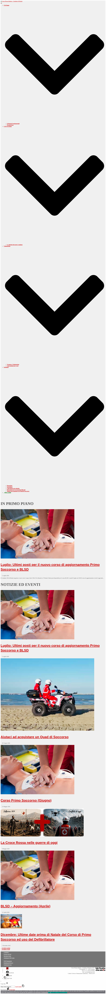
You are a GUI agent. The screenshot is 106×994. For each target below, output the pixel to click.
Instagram (5, 971)
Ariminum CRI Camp (9, 958)
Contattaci (6, 952)
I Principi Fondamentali (13, 123)
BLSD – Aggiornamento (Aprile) (25, 906)
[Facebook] (7, 972)
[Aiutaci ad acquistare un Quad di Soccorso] (47, 730)
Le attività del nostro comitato (15, 244)
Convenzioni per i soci (12, 366)
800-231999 (8, 492)
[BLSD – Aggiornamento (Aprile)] (37, 899)
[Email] (7, 975)
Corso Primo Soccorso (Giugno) (26, 800)
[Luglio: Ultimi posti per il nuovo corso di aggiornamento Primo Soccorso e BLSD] (37, 558)
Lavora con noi (7, 954)
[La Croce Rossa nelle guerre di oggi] (42, 836)
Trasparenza (10, 125)
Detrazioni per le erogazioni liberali (16, 489)
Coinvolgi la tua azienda (13, 488)
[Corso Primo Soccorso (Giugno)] (37, 793)
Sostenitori (9, 487)
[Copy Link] (5, 978)
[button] (5, 948)
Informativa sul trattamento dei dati (59, 992)
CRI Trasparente (8, 961)
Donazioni (9, 485)
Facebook (5, 969)
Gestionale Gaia (8, 964)
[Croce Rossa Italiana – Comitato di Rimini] (11, 1)
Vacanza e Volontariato (13, 364)
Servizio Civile (7, 956)
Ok (49, 992)
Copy (18, 986)
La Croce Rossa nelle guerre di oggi (29, 842)
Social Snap (12, 989)
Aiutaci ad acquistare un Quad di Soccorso (18, 491)
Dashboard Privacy (8, 963)
